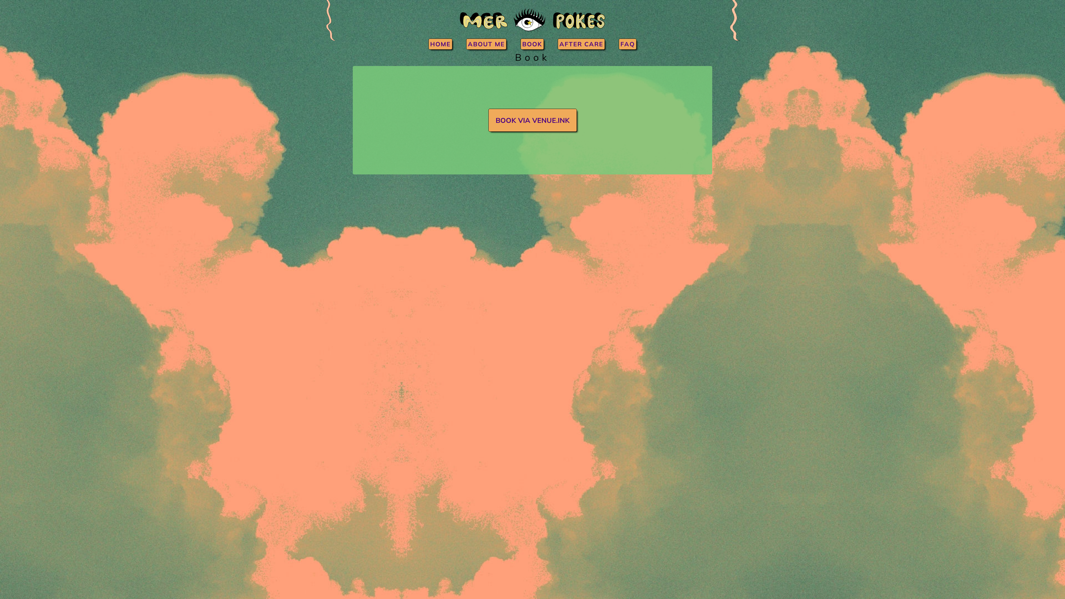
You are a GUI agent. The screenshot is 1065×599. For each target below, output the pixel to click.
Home (440, 44)
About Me (486, 44)
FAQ (627, 44)
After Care (581, 44)
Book (532, 44)
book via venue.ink (533, 120)
